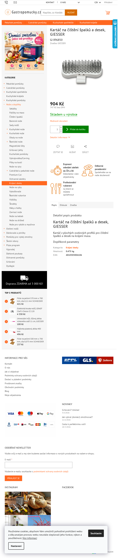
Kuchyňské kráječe (15, 96)
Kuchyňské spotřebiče (16, 92)
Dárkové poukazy (14, 253)
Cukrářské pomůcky (15, 88)
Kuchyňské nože (17, 129)
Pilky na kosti (15, 162)
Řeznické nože (15, 141)
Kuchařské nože (16, 133)
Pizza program (13, 245)
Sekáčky (13, 108)
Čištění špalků (16, 116)
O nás (63, 2)
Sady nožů (14, 125)
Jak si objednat (12, 371)
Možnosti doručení (59, 121)
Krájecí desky (15, 183)
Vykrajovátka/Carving (19, 158)
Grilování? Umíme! (70, 410)
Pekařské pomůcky (15, 83)
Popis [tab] (54, 205)
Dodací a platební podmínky (18, 379)
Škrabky (13, 203)
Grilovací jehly (16, 150)
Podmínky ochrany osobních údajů (21, 375)
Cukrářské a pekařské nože (21, 170)
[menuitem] (13, 22)
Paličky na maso (16, 112)
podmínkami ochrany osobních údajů (50, 471)
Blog (7, 391)
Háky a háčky (15, 208)
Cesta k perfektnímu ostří (74, 424)
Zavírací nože (15, 212)
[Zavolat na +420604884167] (9, 2)
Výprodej (10, 249)
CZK (96, 2)
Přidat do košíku (77, 129)
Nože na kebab (16, 216)
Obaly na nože (16, 137)
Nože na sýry (15, 166)
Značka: (58, 43)
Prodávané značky (13, 383)
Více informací (29, 538)
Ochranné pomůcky (15, 257)
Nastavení (16, 545)
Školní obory (12, 241)
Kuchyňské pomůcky (16, 100)
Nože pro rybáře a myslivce (22, 224)
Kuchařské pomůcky (18, 154)
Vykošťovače (15, 191)
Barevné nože (15, 121)
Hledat (71, 12)
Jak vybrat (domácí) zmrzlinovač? (77, 417)
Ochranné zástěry (17, 179)
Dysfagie (10, 266)
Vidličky (13, 199)
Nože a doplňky (13, 104)
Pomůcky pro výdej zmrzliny (19, 237)
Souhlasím (96, 533)
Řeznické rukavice (17, 195)
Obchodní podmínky (14, 387)
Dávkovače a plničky (15, 232)
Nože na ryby (15, 187)
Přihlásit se (13, 478)
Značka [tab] (73, 205)
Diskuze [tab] (63, 205)
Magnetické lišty (17, 145)
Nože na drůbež (16, 220)
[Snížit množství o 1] (61, 131)
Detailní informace (58, 137)
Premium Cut (15, 174)
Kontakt (50, 2)
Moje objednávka (13, 395)
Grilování (10, 261)
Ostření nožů (12, 228)
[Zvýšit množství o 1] (61, 127)
